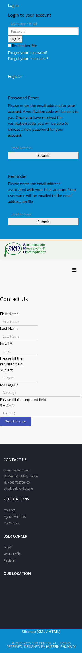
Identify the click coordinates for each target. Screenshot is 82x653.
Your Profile (12, 554)
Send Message (15, 421)
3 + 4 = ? (7, 405)
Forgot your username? (28, 58)
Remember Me (24, 45)
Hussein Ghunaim (61, 646)
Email (6, 343)
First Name (9, 313)
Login (7, 547)
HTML (54, 631)
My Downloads (14, 516)
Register (9, 560)
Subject (6, 370)
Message (9, 384)
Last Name (9, 328)
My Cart (9, 510)
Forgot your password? (28, 52)
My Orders (11, 523)
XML (42, 631)
